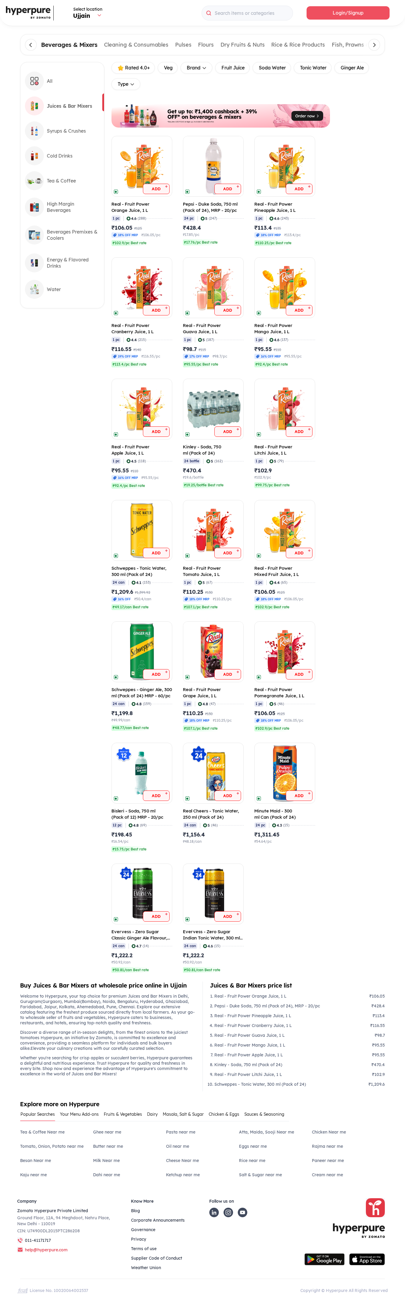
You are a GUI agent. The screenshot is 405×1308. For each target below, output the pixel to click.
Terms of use (144, 1248)
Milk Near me (106, 1160)
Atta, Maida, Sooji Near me (266, 1132)
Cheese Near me (182, 1160)
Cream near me (327, 1174)
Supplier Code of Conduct (156, 1258)
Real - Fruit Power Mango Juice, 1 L (249, 1045)
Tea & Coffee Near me (42, 1132)
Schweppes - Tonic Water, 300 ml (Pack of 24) (260, 1084)
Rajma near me (327, 1146)
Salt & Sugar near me (260, 1174)
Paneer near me (328, 1160)
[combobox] (247, 13)
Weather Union (146, 1267)
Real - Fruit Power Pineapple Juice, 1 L (252, 1015)
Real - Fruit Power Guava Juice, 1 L (249, 1035)
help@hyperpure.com (46, 1250)
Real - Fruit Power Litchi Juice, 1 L (248, 1074)
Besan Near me (35, 1160)
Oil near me (177, 1146)
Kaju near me (33, 1174)
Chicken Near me (329, 1132)
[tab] (40, 1116)
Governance (143, 1229)
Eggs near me (253, 1146)
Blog (135, 1210)
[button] (348, 13)
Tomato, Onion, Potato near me (52, 1146)
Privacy (138, 1239)
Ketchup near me (183, 1174)
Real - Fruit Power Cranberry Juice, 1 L (253, 1025)
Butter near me (108, 1146)
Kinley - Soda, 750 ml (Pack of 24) (248, 1064)
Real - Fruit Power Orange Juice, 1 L (250, 996)
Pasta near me (180, 1132)
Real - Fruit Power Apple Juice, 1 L (248, 1055)
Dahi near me (106, 1174)
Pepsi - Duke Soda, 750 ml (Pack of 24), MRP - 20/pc (267, 1006)
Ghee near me (107, 1132)
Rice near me (252, 1160)
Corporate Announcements (158, 1220)
